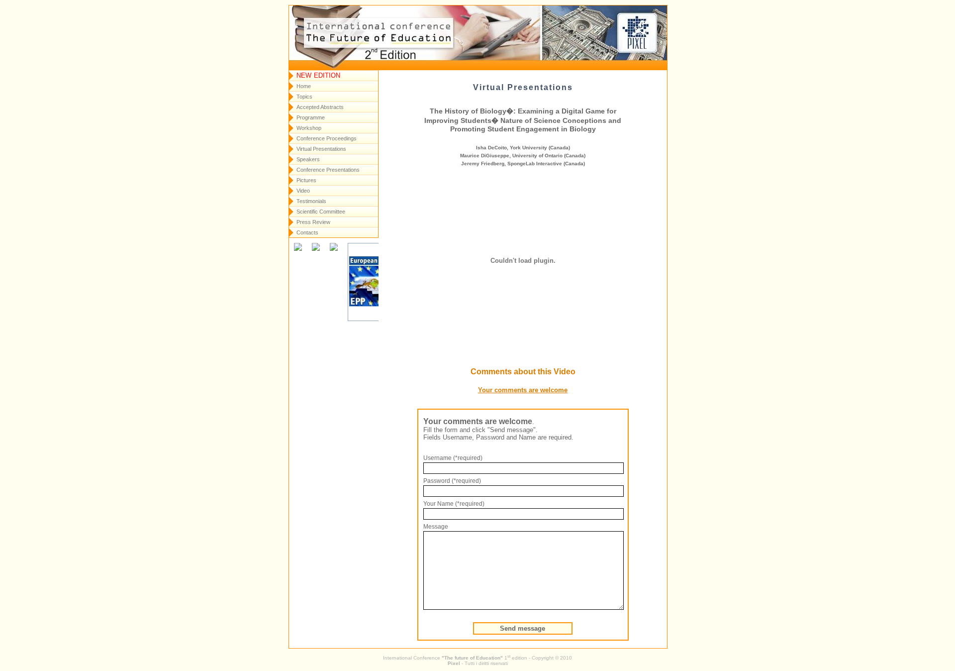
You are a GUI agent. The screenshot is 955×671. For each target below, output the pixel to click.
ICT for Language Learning (388, 30)
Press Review (313, 222)
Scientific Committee (320, 212)
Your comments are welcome (523, 390)
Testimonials (311, 201)
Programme (310, 117)
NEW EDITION (318, 75)
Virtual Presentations (321, 149)
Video (303, 191)
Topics (304, 97)
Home (303, 86)
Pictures (306, 180)
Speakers (308, 159)
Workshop (308, 128)
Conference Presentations (328, 170)
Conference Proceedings (326, 138)
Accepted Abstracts (320, 107)
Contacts (307, 232)
